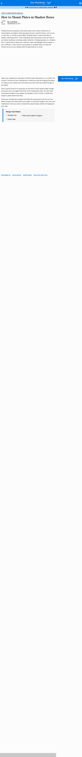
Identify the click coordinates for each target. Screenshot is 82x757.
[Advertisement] (28, 64)
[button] (1, 3)
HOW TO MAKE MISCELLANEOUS (12, 13)
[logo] (41, 3)
